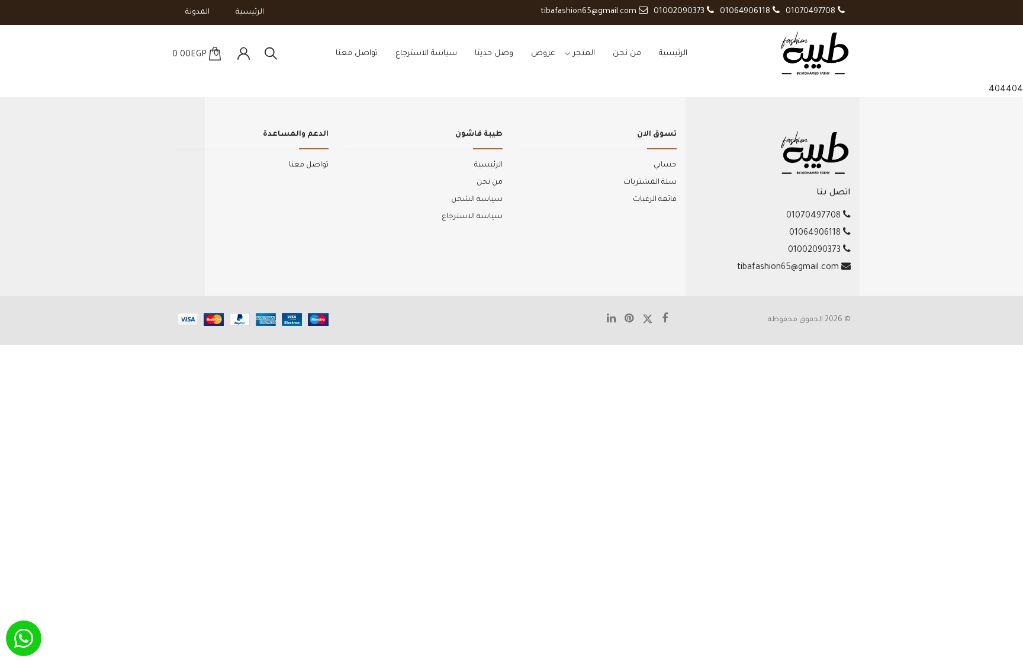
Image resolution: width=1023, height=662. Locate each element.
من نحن (627, 53)
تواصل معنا (357, 53)
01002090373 (680, 11)
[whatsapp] (23, 638)
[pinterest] (633, 320)
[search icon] (271, 54)
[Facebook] (669, 320)
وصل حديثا (494, 53)
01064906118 (746, 11)
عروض (543, 53)
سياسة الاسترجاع (426, 53)
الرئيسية (250, 12)
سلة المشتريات (650, 182)
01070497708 (812, 11)
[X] (652, 320)
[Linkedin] (616, 320)
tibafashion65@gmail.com (590, 11)
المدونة (197, 12)
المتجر (584, 53)
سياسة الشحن (477, 200)
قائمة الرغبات (655, 200)
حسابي (665, 165)
